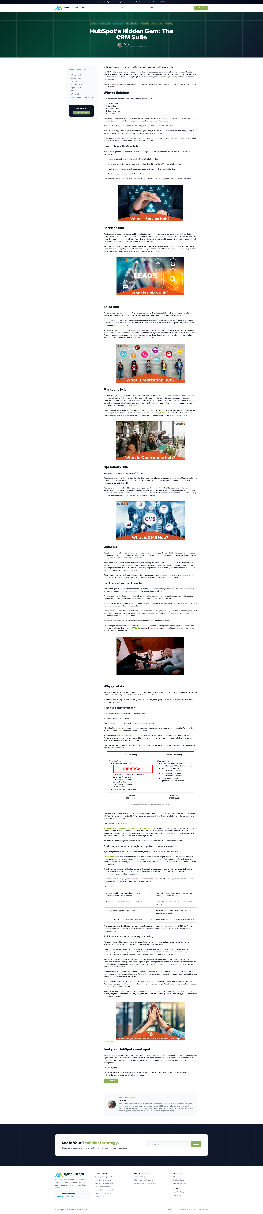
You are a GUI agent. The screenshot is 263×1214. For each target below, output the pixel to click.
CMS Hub (169, 23)
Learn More (111, 1081)
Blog (174, 1177)
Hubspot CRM (105, 23)
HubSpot (94, 23)
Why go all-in (76, 94)
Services (125, 8)
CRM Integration (100, 1196)
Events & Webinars (179, 1183)
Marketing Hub (157, 23)
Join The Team (178, 1192)
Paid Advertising (139, 1177)
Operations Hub (131, 23)
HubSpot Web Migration (103, 1193)
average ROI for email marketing (168, 396)
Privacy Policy (172, 1210)
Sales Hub (144, 23)
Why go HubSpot (77, 75)
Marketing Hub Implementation (105, 1177)
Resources (138, 8)
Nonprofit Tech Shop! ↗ (160, 2)
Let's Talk (201, 8)
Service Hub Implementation (104, 1183)
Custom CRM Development (104, 1190)
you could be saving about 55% (129, 735)
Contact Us (177, 1195)
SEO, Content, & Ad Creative (143, 1180)
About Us (151, 8)
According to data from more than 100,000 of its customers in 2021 (130, 828)
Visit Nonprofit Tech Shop (66, 1196)
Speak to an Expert (81, 112)
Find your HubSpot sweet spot (82, 97)
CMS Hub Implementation (103, 1187)
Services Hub (118, 23)
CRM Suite (136, 628)
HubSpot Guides (179, 1180)
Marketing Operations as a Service (145, 1183)
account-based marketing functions (154, 413)
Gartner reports (110, 857)
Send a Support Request (200, 1210)
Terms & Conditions (185, 1210)
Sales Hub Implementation (103, 1180)
